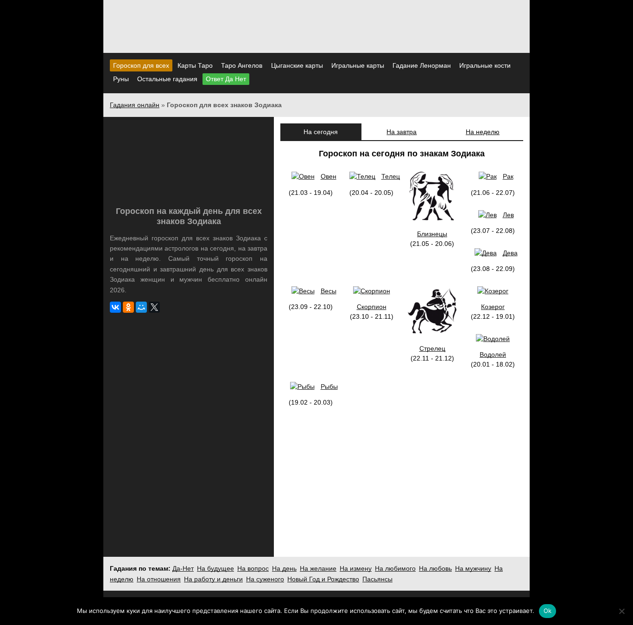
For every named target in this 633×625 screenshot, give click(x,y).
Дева (510, 253)
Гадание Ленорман (421, 65)
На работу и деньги (213, 579)
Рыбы (329, 386)
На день (284, 568)
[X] (154, 307)
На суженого (265, 579)
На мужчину (473, 568)
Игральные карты (357, 65)
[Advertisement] (188, 391)
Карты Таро (195, 65)
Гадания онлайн (134, 105)
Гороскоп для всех (141, 65)
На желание (318, 568)
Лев (508, 215)
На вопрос (253, 568)
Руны (121, 79)
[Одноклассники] (128, 307)
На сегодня (321, 131)
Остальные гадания (167, 79)
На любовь (435, 568)
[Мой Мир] (141, 307)
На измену (356, 568)
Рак (508, 176)
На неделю (483, 131)
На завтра (401, 131)
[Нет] (621, 611)
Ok (548, 610)
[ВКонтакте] (115, 307)
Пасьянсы (377, 579)
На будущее (215, 568)
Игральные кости (485, 65)
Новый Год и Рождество (323, 579)
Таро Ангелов (241, 65)
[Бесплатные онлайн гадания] (316, 41)
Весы (328, 291)
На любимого (395, 568)
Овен (328, 176)
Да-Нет (183, 568)
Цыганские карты (297, 65)
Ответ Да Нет (226, 79)
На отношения (159, 579)
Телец (390, 176)
